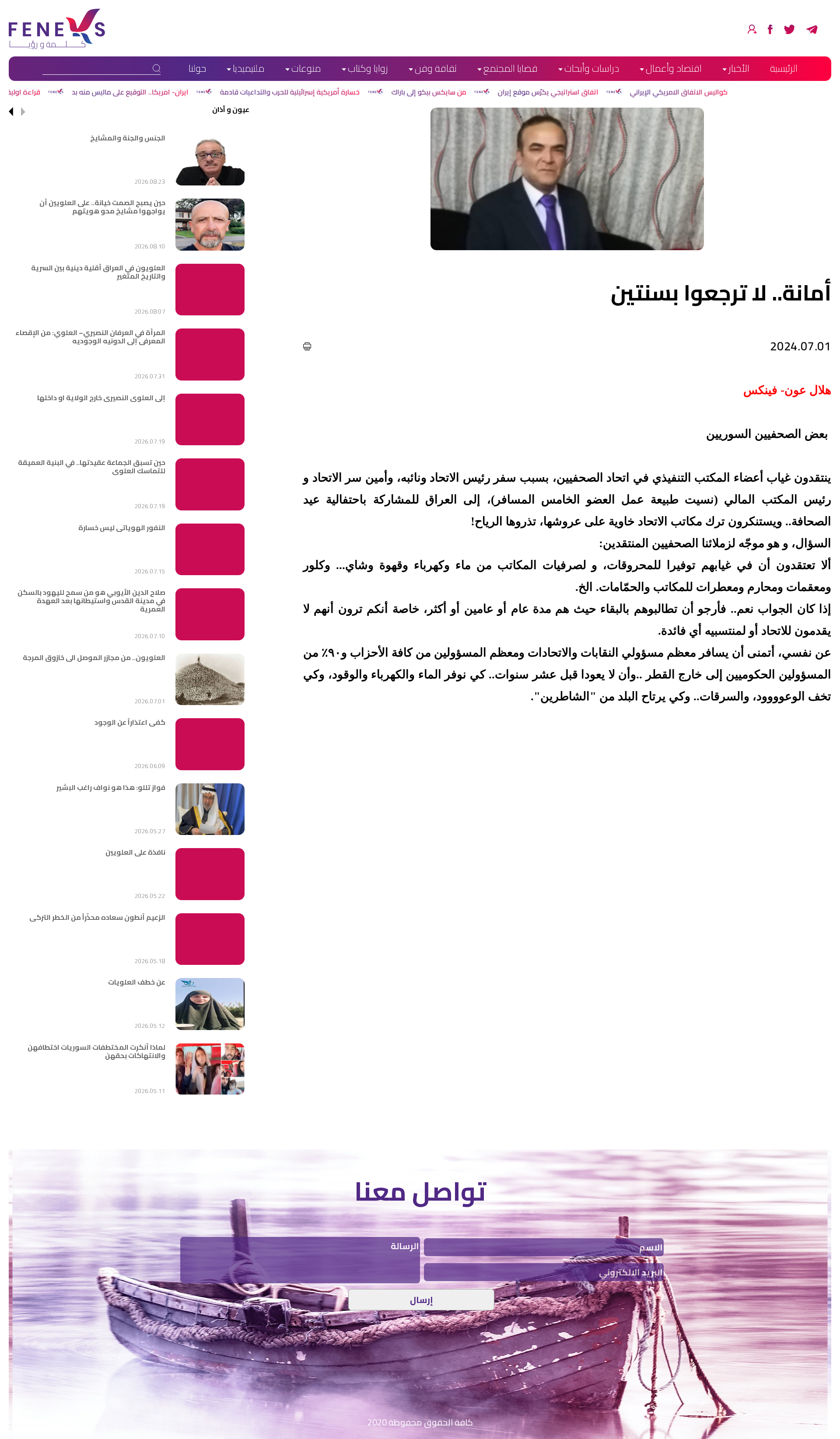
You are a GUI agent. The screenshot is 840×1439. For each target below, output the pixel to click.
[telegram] (812, 29)
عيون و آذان (230, 109)
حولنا (197, 68)
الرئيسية (784, 68)
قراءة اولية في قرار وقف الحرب (131, 91)
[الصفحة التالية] (11, 112)
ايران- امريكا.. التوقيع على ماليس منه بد (266, 91)
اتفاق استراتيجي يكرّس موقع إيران (684, 91)
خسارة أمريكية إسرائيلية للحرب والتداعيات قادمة (427, 91)
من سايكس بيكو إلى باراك (565, 91)
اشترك (752, 29)
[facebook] (770, 29)
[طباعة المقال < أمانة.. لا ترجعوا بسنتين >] (307, 346)
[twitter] (789, 29)
